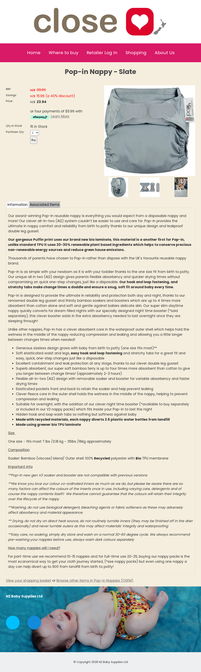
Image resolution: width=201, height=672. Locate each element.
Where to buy (63, 53)
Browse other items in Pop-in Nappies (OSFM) (95, 580)
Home (33, 53)
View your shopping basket (28, 580)
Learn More (60, 116)
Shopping (136, 53)
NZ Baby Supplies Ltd (113, 662)
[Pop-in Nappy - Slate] (149, 174)
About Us (165, 53)
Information (17, 204)
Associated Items (44, 204)
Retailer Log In (102, 53)
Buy (33, 140)
